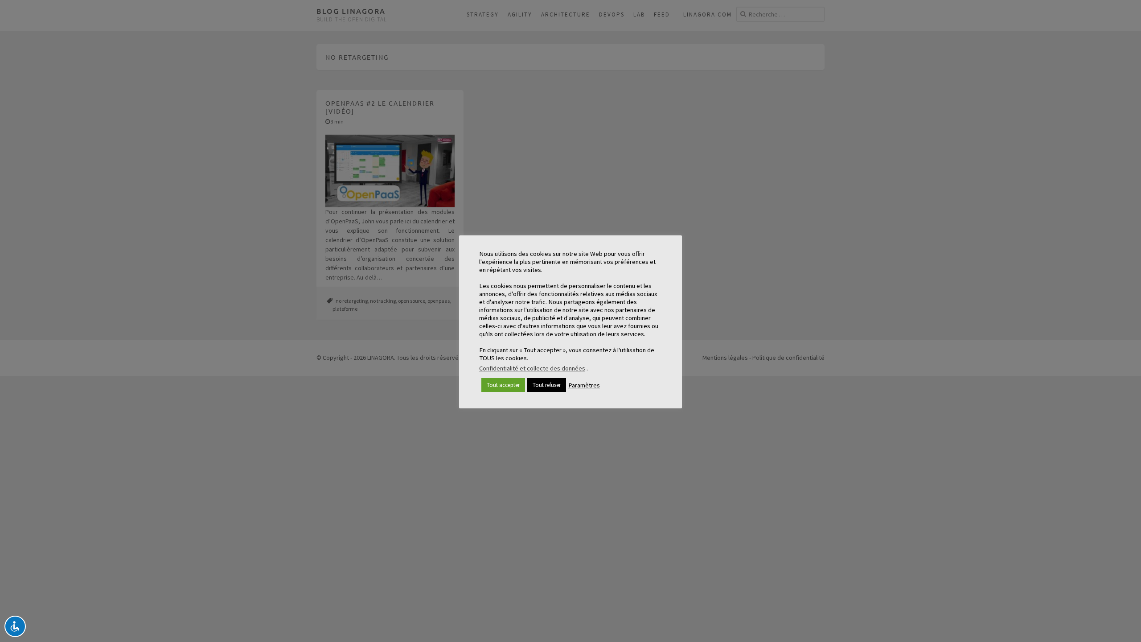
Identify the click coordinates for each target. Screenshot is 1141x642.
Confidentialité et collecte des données (532, 368)
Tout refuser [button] (547, 385)
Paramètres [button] (584, 385)
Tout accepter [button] (503, 385)
